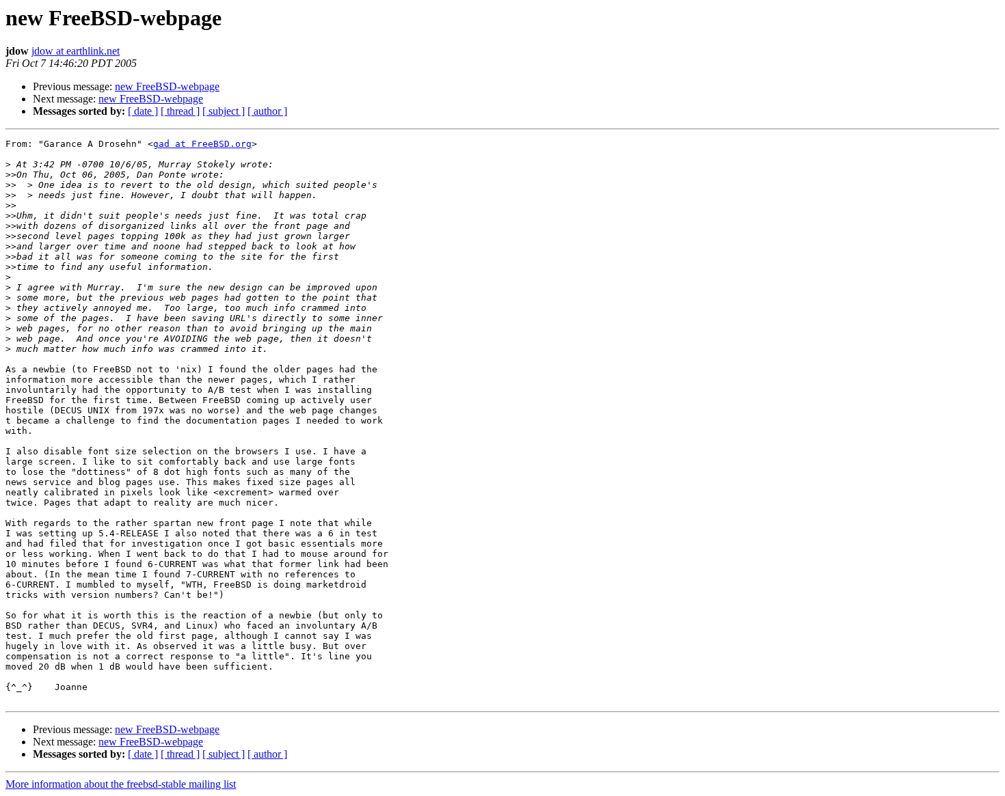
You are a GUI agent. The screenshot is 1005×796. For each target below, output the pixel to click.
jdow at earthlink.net (75, 51)
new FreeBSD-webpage (167, 86)
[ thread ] (180, 111)
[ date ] (143, 111)
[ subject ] (223, 111)
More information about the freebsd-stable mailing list (120, 784)
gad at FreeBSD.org (202, 144)
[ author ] (267, 111)
